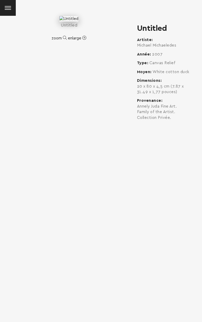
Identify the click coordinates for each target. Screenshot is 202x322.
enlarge (75, 38)
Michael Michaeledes (156, 45)
